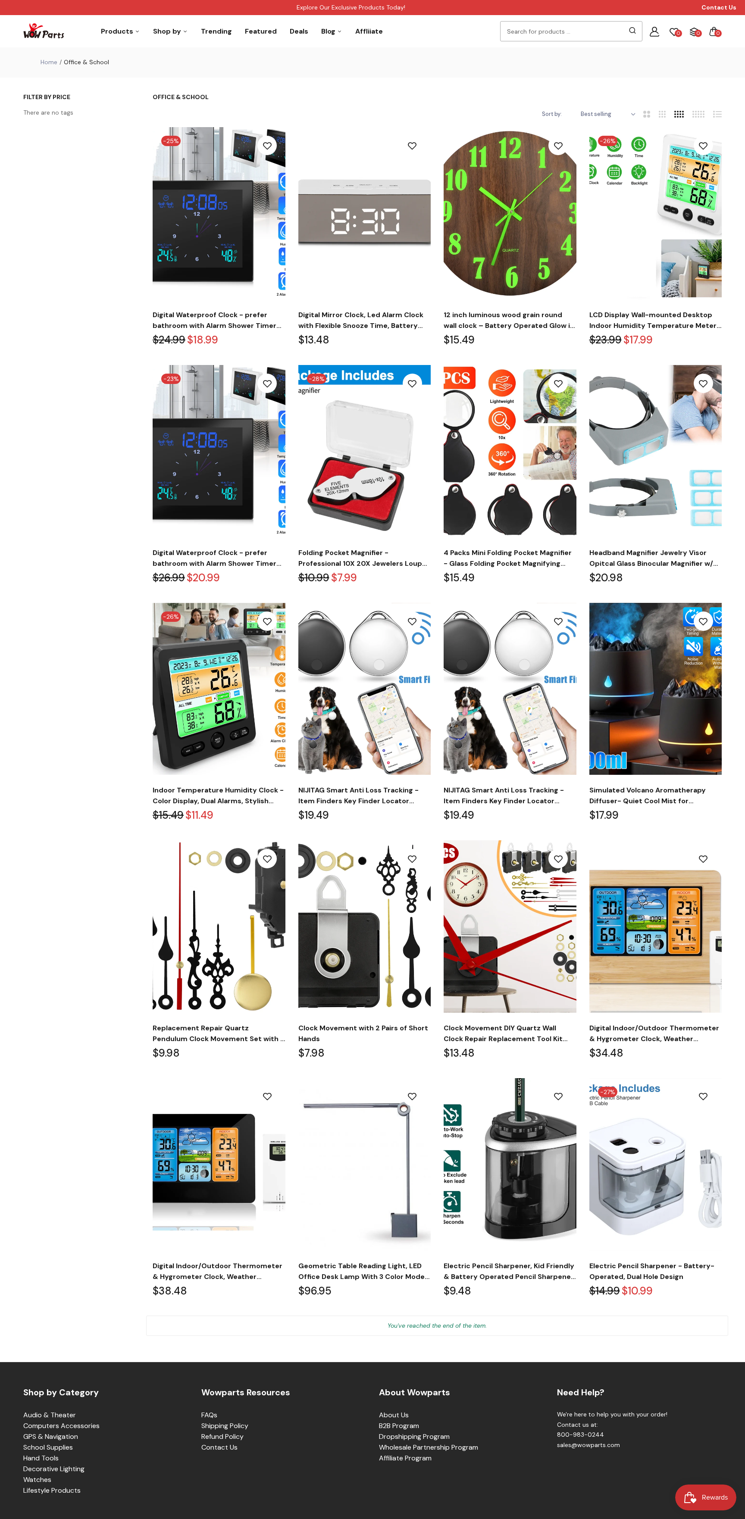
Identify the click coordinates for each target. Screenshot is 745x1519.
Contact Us (219, 1447)
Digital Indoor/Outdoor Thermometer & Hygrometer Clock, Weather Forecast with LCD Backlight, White (654, 1033)
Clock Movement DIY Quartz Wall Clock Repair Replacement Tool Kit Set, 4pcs (503, 1033)
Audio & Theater (49, 1414)
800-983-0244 (580, 1434)
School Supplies (48, 1447)
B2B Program (399, 1425)
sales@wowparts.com (588, 1445)
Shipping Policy (224, 1425)
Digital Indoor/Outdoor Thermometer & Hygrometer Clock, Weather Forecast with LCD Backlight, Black (217, 1271)
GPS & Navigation (50, 1436)
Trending (216, 31)
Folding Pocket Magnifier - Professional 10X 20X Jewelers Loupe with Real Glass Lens (362, 558)
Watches (37, 1479)
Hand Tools (41, 1458)
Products (118, 31)
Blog (329, 31)
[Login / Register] (654, 31)
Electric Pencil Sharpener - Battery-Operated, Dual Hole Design (651, 1271)
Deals (299, 31)
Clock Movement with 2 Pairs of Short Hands (363, 1033)
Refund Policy (222, 1436)
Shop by (168, 31)
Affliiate (369, 31)
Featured (261, 31)
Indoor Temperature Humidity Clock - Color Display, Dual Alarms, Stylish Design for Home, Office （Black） (218, 796)
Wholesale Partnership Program (428, 1447)
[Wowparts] (43, 31)
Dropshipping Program (414, 1436)
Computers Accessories (61, 1425)
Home (49, 62)
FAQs (209, 1414)
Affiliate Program (405, 1458)
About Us (394, 1414)
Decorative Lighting (54, 1468)
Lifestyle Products (52, 1490)
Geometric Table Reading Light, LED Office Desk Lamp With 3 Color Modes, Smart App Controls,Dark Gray (364, 1271)
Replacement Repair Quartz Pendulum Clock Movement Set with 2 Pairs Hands (219, 1033)
